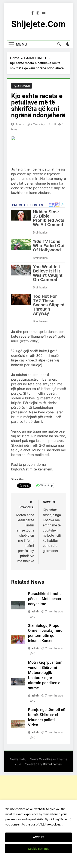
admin (20, 124)
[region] (38, 828)
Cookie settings (38, 848)
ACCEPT (38, 837)
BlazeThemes (52, 764)
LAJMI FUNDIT (21, 86)
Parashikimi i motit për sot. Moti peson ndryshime (44, 599)
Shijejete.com (38, 24)
